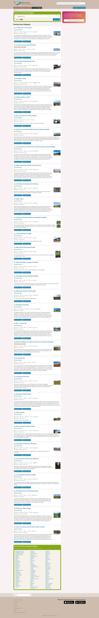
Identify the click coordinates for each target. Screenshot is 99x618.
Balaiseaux (17, 558)
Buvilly (16, 569)
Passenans (47, 558)
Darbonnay (32, 552)
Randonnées (22, 7)
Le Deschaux (32, 572)
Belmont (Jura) (18, 561)
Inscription (76, 7)
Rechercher (56, 19)
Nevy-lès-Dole (48, 553)
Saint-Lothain (47, 569)
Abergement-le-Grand (19, 552)
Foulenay (32, 554)
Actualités (15, 606)
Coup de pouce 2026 (18, 608)
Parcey (46, 557)
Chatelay (17, 576)
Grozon (31, 563)
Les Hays (32, 577)
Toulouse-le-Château (49, 578)
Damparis (32, 551)
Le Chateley (32, 571)
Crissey (16, 586)
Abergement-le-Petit (19, 553)
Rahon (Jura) (47, 564)
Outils (15, 7)
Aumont (16, 557)
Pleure (46, 561)
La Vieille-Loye (33, 570)
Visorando (15, 10)
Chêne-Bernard (18, 581)
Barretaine (17, 560)
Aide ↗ (29, 7)
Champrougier (18, 573)
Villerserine (47, 586)
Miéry (31, 582)
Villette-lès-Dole (48, 588)
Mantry (31, 579)
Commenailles (18, 585)
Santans (46, 570)
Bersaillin (17, 563)
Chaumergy (17, 577)
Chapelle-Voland (18, 575)
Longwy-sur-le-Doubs (34, 578)
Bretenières (17, 567)
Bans (16, 559)
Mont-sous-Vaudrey (34, 586)
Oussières (47, 555)
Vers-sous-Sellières (49, 583)
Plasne (46, 560)
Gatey (31, 559)
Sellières (47, 571)
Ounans (46, 554)
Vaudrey (47, 582)
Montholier (47, 551)
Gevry (31, 561)
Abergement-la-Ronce (19, 551)
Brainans (17, 566)
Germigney (32, 560)
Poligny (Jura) (47, 563)
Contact (15, 610)
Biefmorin (17, 564)
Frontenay (32, 558)
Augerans (17, 555)
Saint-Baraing (48, 566)
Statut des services (45, 615)
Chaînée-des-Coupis (19, 570)
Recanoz (47, 565)
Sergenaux (47, 572)
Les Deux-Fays (33, 575)
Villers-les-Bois (48, 584)
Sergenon (47, 573)
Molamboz (32, 583)
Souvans (47, 575)
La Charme (32, 564)
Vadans (46, 581)
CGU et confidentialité (18, 599)
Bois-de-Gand (18, 565)
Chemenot (17, 579)
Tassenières (47, 576)
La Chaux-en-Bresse (34, 566)
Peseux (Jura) (47, 559)
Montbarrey (32, 588)
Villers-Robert (48, 585)
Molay (31, 584)
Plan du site (16, 602)
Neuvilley (47, 552)
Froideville (32, 557)
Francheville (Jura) (33, 555)
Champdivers (17, 572)
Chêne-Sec (17, 582)
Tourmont (47, 579)
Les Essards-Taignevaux (34, 576)
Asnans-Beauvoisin (19, 554)
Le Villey (31, 573)
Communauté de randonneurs (19, 612)
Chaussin (17, 578)
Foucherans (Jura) (33, 553)
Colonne (17, 584)
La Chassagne (33, 565)
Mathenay (32, 581)
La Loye (31, 569)
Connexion (82, 7)
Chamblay (17, 571)
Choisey (16, 583)
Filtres (20, 19)
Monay (31, 585)
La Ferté (31, 567)
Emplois (15, 604)
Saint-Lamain (47, 567)
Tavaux (46, 577)
